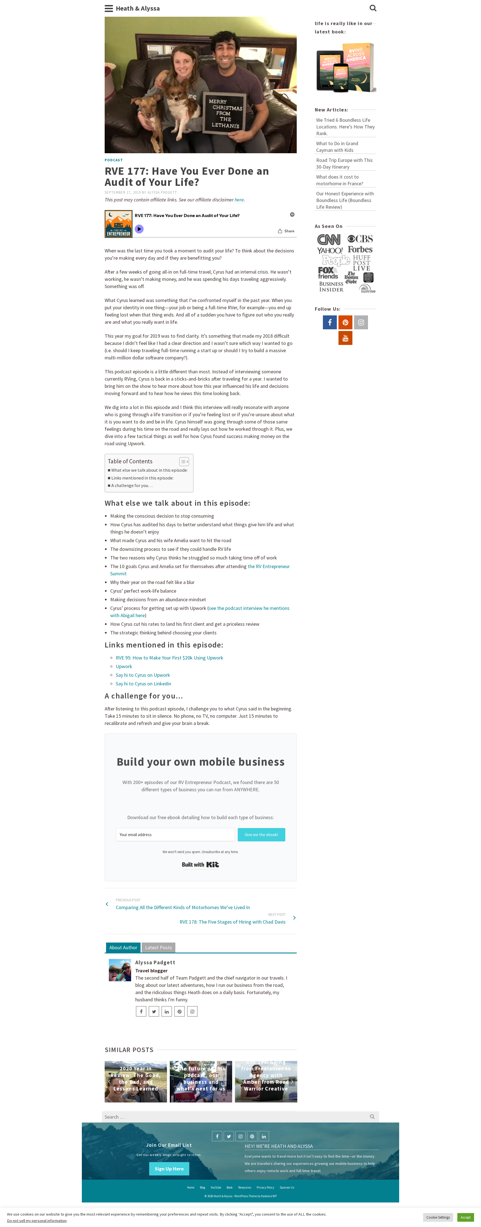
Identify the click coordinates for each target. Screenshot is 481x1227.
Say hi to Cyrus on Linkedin (143, 683)
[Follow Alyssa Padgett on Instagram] (192, 1011)
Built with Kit (200, 865)
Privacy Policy (265, 1187)
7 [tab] (217, 1099)
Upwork (124, 666)
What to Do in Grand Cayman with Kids (337, 146)
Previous (109, 1081)
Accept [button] (466, 1217)
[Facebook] (217, 1136)
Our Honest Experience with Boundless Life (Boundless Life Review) (345, 200)
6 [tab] (210, 1099)
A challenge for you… (132, 485)
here (239, 199)
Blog (202, 1187)
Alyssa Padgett (162, 192)
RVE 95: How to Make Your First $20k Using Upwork (169, 657)
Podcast (114, 160)
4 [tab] (197, 1099)
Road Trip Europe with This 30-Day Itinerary (344, 163)
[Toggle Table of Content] (181, 461)
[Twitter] (229, 1136)
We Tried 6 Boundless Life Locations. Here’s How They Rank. (345, 127)
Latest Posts (158, 947)
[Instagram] (240, 1136)
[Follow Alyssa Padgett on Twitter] (154, 1011)
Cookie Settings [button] (438, 1217)
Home (190, 1187)
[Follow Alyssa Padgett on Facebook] (141, 1011)
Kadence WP (269, 1196)
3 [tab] (190, 1099)
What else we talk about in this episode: (149, 470)
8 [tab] (224, 1099)
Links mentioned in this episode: (142, 478)
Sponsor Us (287, 1187)
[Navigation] (109, 8)
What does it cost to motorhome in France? (339, 180)
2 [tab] (184, 1099)
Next (292, 1081)
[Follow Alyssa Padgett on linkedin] (166, 1011)
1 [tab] (177, 1099)
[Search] (373, 8)
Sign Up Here (169, 1168)
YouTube (216, 1187)
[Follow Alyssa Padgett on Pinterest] (179, 1011)
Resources (244, 1187)
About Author (123, 947)
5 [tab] (204, 1099)
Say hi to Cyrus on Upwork (143, 675)
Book (230, 1187)
